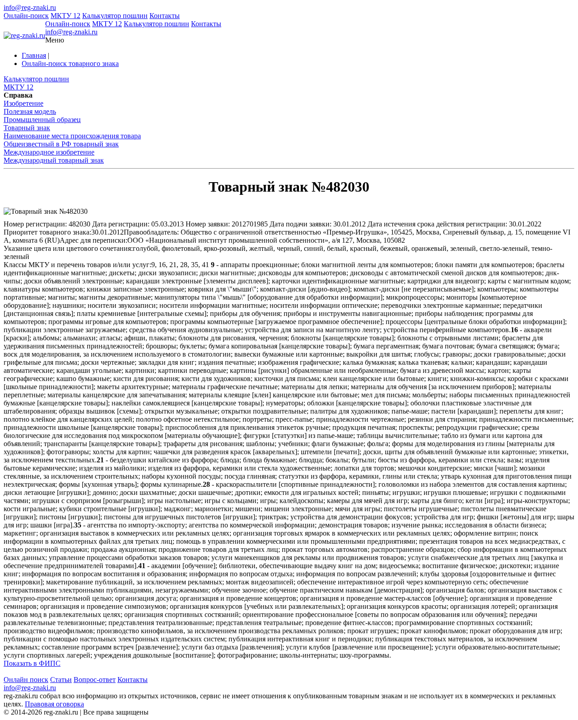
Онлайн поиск (26, 679)
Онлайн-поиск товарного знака (70, 63)
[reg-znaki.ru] (24, 36)
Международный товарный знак (54, 160)
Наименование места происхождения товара (72, 136)
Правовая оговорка (54, 704)
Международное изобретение (49, 152)
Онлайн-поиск (26, 15)
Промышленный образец (42, 119)
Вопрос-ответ (95, 679)
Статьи (61, 679)
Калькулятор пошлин (115, 15)
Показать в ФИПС (32, 663)
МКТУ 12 (65, 15)
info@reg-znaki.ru (30, 7)
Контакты (164, 15)
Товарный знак (27, 128)
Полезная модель (30, 111)
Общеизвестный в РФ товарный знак (61, 144)
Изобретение (23, 103)
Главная (34, 55)
